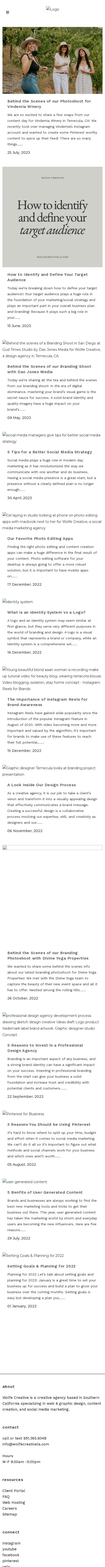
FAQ (6, 1496)
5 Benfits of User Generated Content (45, 1192)
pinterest (10, 1561)
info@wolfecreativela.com (25, 1444)
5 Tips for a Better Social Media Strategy (49, 452)
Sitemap (9, 1514)
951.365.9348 (34, 1438)
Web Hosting (13, 1502)
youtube (9, 1549)
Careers (9, 1508)
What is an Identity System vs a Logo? (46, 612)
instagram (11, 1543)
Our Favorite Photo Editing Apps (40, 538)
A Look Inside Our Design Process (41, 785)
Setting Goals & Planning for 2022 (41, 1266)
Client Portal (13, 1491)
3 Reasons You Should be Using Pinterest (48, 1124)
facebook (10, 1555)
